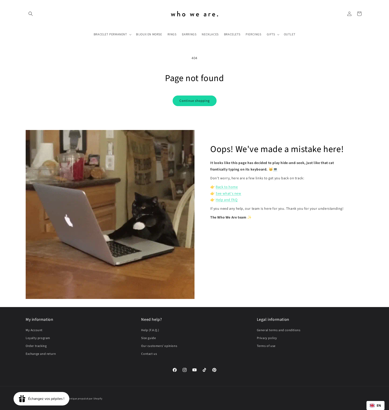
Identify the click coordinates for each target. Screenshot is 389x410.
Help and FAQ (226, 199)
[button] (31, 14)
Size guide (148, 338)
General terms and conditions (279, 330)
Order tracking (36, 346)
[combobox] (375, 405)
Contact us (149, 354)
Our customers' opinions (159, 346)
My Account (34, 330)
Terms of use (266, 346)
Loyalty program (38, 338)
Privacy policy (267, 338)
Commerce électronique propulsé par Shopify (75, 398)
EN (379, 405)
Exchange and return (41, 354)
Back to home (227, 186)
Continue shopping (194, 100)
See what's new (228, 193)
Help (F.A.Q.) (150, 330)
